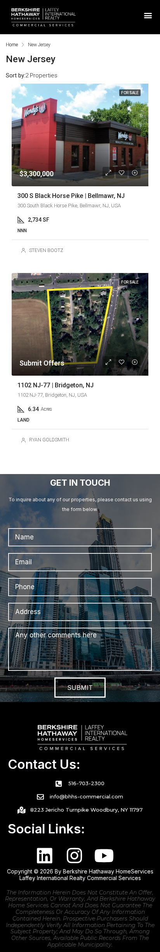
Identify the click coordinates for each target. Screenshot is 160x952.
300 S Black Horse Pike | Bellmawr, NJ (71, 196)
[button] (148, 15)
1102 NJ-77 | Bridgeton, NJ (55, 385)
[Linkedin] (44, 855)
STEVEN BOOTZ (46, 250)
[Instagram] (74, 855)
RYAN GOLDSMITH (49, 440)
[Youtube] (104, 855)
